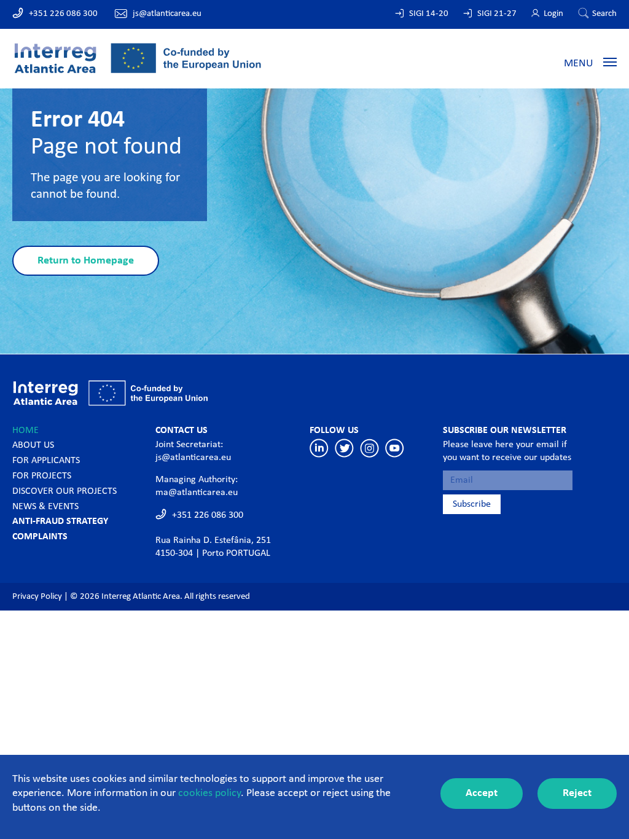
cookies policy (209, 793)
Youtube (394, 448)
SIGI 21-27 (497, 13)
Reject (577, 793)
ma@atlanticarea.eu (196, 493)
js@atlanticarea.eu (167, 13)
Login (553, 13)
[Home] (137, 57)
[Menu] (610, 61)
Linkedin (319, 448)
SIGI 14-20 (428, 13)
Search (604, 13)
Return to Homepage (85, 261)
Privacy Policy (37, 596)
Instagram (369, 448)
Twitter (344, 448)
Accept (482, 793)
